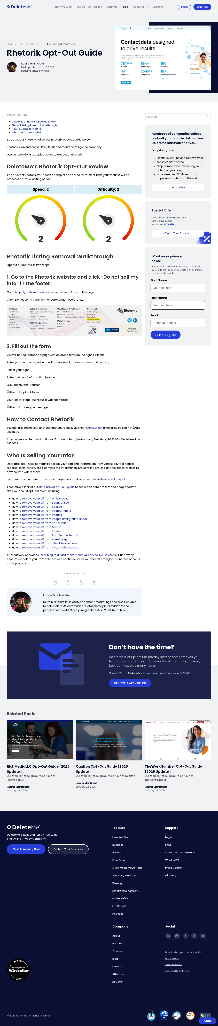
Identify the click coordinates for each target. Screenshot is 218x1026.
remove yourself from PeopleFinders (46, 511)
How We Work (63, 7)
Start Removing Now (26, 849)
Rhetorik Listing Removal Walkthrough (34, 125)
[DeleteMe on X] (194, 936)
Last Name (159, 298)
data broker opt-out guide (56, 487)
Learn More (178, 187)
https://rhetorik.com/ (29, 292)
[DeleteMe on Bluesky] (203, 936)
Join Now (202, 7)
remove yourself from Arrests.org (44, 539)
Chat (207, 1021)
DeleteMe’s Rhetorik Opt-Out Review (34, 121)
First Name (159, 280)
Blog (125, 7)
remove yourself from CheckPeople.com (49, 543)
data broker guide (114, 479)
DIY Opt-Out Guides (89, 7)
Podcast (117, 913)
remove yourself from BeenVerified (45, 503)
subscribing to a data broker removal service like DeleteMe (77, 555)
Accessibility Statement (177, 971)
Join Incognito (165, 335)
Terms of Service (173, 964)
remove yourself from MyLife (41, 527)
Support (158, 7)
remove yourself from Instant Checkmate (50, 547)
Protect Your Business (68, 849)
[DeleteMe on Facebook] (186, 936)
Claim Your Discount (178, 233)
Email (155, 315)
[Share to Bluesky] (94, 582)
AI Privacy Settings (124, 875)
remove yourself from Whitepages (45, 498)
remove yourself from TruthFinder (45, 523)
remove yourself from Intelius (41, 531)
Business (112, 7)
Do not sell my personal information (183, 952)
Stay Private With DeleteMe (129, 683)
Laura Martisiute (56, 595)
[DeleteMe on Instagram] (177, 936)
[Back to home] (19, 7)
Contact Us (93, 428)
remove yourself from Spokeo (42, 507)
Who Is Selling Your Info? (27, 132)
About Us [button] (138, 7)
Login (184, 7)
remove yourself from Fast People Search (50, 535)
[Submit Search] (207, 116)
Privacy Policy (172, 958)
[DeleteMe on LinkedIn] (168, 936)
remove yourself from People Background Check (55, 519)
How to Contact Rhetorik (26, 128)
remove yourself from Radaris (42, 515)
